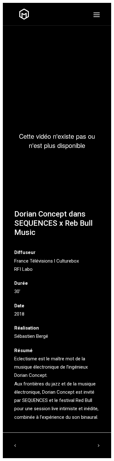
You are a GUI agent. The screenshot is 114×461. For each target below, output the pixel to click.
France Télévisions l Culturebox (46, 261)
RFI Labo (23, 269)
